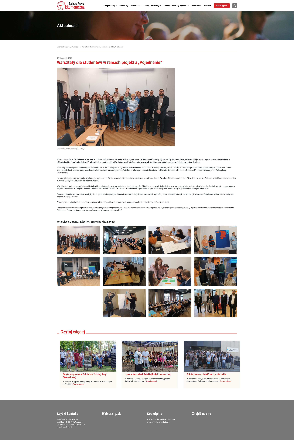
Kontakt (207, 5)
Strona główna (62, 47)
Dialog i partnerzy (151, 5)
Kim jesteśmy (109, 5)
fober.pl (166, 422)
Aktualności (136, 5)
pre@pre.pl (67, 427)
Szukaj (234, 5)
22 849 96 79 (65, 424)
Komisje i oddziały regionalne (176, 5)
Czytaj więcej (78, 384)
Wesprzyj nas (221, 5)
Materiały (195, 5)
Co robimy (123, 5)
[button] (71, 5)
